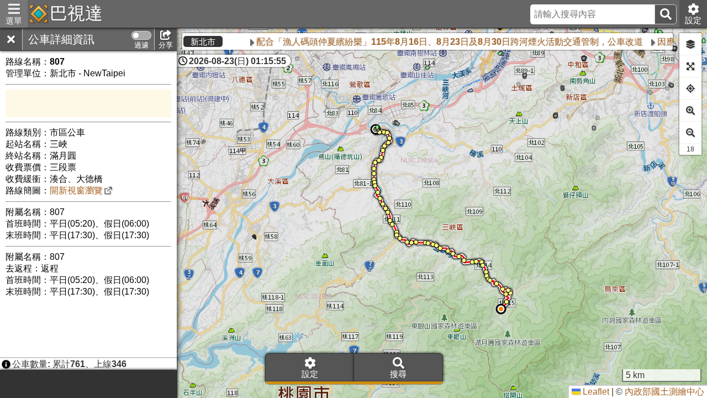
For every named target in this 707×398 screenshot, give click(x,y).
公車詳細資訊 (61, 39)
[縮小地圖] (690, 133)
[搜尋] (666, 14)
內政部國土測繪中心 (664, 391)
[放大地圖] (690, 111)
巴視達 (76, 13)
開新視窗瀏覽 (76, 190)
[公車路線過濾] (141, 35)
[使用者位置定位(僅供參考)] (690, 88)
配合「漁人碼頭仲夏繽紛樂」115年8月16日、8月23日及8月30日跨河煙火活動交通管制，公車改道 (400, 41)
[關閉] (11, 39)
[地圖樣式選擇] (690, 44)
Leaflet (595, 391)
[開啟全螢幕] (690, 66)
